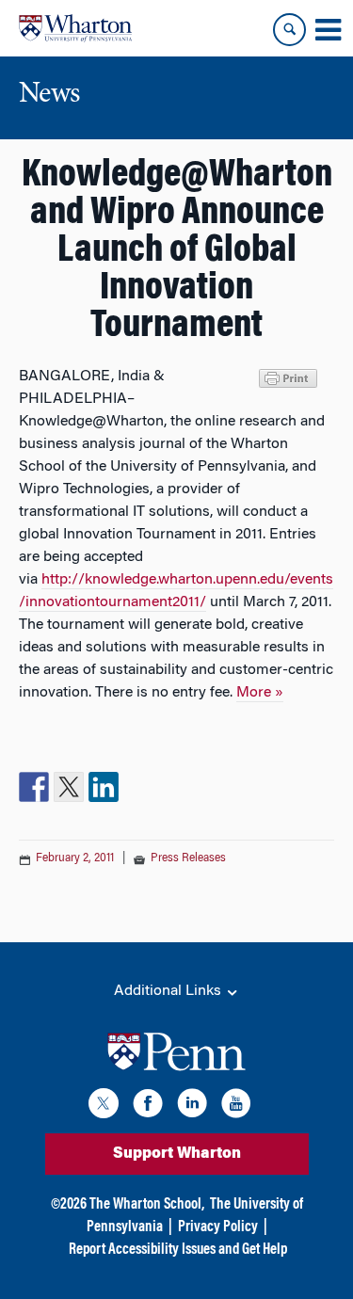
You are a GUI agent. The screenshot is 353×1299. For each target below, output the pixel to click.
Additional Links (169, 991)
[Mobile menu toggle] (327, 30)
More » (259, 692)
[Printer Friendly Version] (291, 376)
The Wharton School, (146, 1204)
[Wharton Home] (75, 28)
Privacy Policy (218, 1227)
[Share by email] (138, 787)
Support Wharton (177, 1154)
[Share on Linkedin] (103, 787)
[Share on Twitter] (69, 787)
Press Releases (188, 858)
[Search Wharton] (289, 29)
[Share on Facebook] (34, 787)
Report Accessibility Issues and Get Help (178, 1250)
